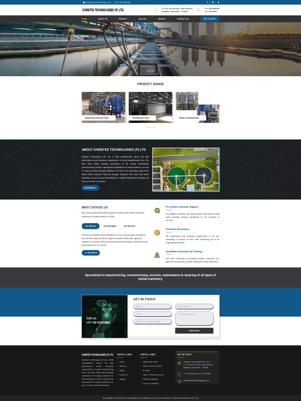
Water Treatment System (153, 375)
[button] (6, 46)
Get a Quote (210, 19)
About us (123, 366)
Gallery (143, 19)
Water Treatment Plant (152, 366)
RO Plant (146, 370)
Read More (90, 187)
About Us (102, 19)
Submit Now (194, 331)
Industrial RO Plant (150, 362)
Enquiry (162, 19)
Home (84, 19)
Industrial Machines (150, 379)
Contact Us (183, 19)
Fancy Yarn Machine (151, 383)
